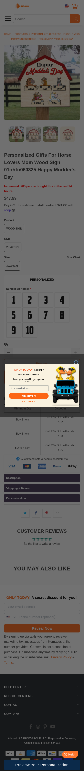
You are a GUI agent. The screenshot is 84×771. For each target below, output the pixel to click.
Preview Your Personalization (42, 765)
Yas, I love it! (28, 395)
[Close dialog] (76, 362)
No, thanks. (28, 401)
